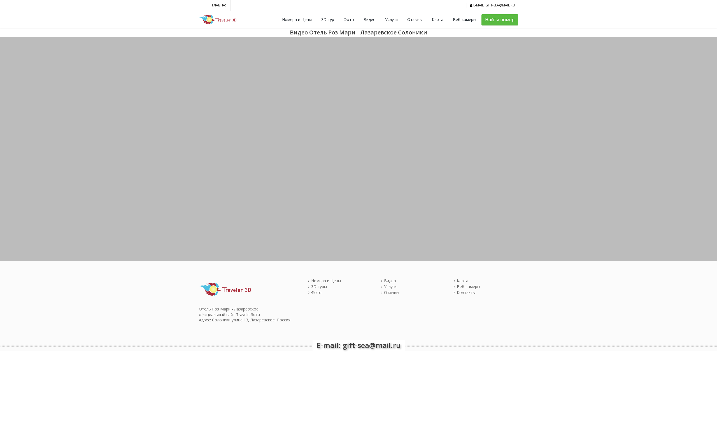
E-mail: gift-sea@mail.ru (493, 5)
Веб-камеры (464, 19)
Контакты (466, 292)
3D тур (327, 19)
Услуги (391, 19)
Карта (437, 19)
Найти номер (500, 20)
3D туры (319, 286)
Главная (219, 5)
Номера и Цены (297, 19)
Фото (349, 19)
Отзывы (414, 19)
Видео (370, 19)
